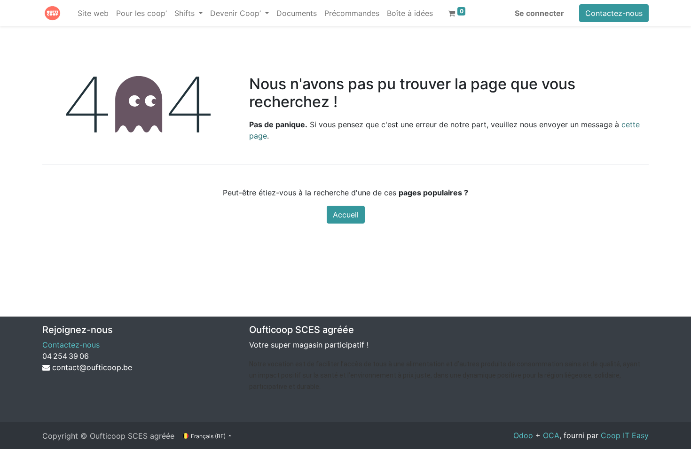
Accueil (346, 214)
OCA (551, 435)
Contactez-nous (614, 13)
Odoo (523, 435)
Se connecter (539, 13)
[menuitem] (93, 13)
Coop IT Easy (625, 435)
